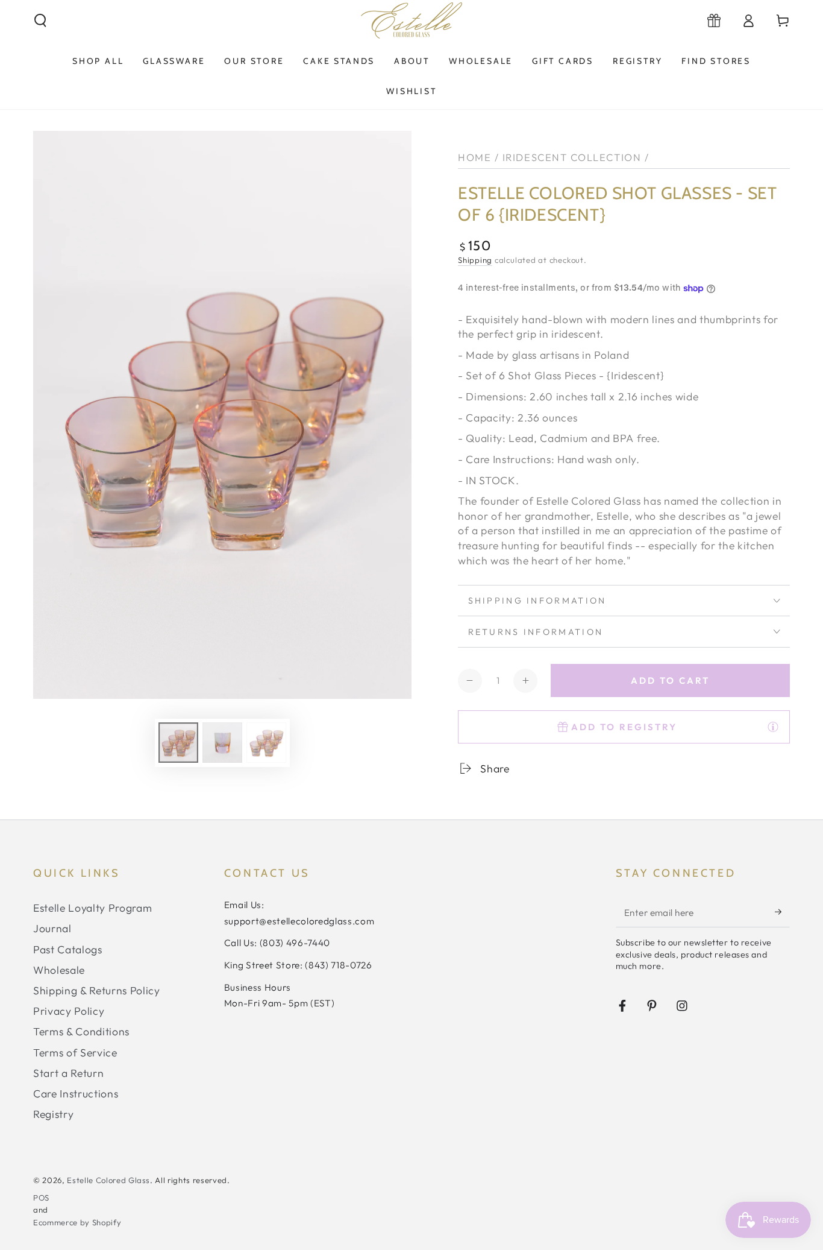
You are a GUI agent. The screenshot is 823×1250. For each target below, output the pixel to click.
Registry (53, 1114)
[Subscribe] (782, 911)
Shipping (475, 260)
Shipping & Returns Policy (96, 990)
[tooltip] (773, 726)
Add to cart (670, 680)
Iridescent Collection (571, 157)
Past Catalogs (67, 949)
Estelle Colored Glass (108, 1180)
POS (41, 1197)
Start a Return (68, 1073)
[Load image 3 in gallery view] (266, 742)
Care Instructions (75, 1093)
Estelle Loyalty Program (92, 908)
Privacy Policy (68, 1011)
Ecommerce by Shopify (77, 1222)
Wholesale (59, 970)
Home (474, 157)
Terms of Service (75, 1052)
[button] (40, 20)
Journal (52, 928)
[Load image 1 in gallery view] (178, 742)
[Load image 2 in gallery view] (222, 742)
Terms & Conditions (81, 1031)
